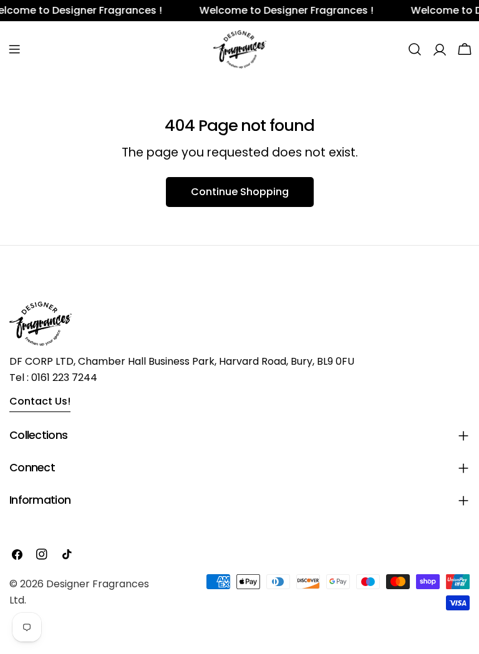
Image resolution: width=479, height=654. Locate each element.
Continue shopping (240, 192)
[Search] (414, 49)
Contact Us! (39, 401)
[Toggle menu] (14, 49)
